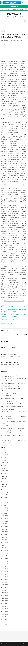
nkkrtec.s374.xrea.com (16, 40)
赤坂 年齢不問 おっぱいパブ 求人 (9, 323)
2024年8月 (5, 502)
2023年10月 (5, 529)
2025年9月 (5, 468)
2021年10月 (5, 592)
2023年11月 (5, 526)
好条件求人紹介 (14, 14)
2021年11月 (5, 590)
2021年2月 (5, 614)
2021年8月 (5, 598)
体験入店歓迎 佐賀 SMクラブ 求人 (10, 376)
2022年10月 (5, 561)
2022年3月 (5, 579)
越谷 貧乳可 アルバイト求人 (8, 347)
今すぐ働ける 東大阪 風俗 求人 (9, 401)
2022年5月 (5, 574)
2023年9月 (5, 532)
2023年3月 (5, 547)
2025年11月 (5, 463)
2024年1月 (5, 521)
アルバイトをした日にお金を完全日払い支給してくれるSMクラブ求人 (14, 9)
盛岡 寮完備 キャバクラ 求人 (8, 320)
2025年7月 (5, 473)
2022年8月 (5, 566)
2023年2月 (5, 550)
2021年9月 (5, 595)
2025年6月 (5, 476)
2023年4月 (5, 545)
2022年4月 (5, 577)
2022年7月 (5, 569)
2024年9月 (5, 500)
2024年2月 (5, 518)
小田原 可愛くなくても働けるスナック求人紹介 (13, 306)
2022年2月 (5, 582)
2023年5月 (5, 542)
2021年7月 (5, 600)
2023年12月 (5, 524)
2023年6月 (5, 539)
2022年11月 (5, 558)
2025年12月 (5, 460)
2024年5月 (5, 510)
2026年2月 (5, 455)
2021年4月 (5, 608)
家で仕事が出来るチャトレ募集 (8, 354)
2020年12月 (5, 619)
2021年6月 (5, 603)
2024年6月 (5, 508)
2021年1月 (4, 616)
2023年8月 (5, 534)
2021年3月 (5, 611)
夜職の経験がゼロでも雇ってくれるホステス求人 (14, 398)
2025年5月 (5, 478)
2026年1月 (5, 457)
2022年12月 (5, 555)
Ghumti (15, 643)
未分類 (3, 31)
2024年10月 (5, 497)
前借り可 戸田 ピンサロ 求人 (9, 396)
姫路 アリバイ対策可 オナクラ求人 (10, 362)
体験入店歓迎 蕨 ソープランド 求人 (11, 386)
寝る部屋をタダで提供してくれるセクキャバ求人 (14, 383)
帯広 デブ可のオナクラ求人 (9, 330)
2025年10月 (5, 465)
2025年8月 (5, 471)
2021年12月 (5, 587)
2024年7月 (5, 505)
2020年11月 (5, 622)
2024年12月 (5, 492)
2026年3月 (5, 452)
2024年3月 (5, 516)
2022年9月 (5, 563)
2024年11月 (5, 494)
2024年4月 (5, 513)
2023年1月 (5, 553)
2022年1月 (5, 585)
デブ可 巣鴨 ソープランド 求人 (9, 425)
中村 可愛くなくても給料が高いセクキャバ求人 (14, 406)
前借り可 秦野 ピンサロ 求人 (9, 393)
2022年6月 (5, 571)
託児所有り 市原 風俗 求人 (8, 409)
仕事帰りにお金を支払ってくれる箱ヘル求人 (13, 428)
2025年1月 (5, 489)
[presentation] (26, 9)
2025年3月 (5, 484)
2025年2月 (5, 486)
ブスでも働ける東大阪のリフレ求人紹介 (12, 404)
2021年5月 (5, 606)
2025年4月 (5, 481)
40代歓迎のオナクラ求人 (20, 334)
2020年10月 (5, 624)
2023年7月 (5, 537)
